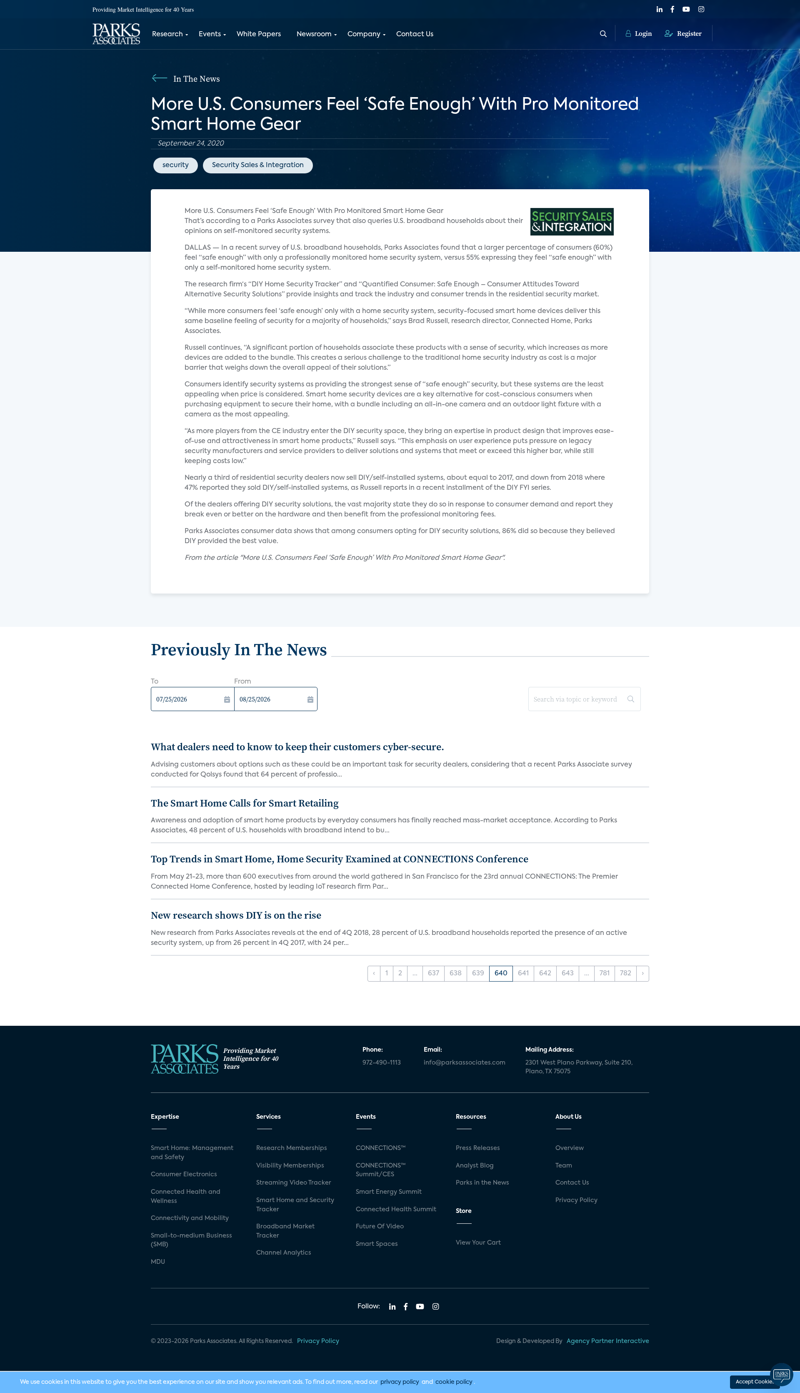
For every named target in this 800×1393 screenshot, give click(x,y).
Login (642, 33)
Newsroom (314, 34)
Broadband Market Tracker (285, 1231)
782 (625, 973)
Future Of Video (380, 1227)
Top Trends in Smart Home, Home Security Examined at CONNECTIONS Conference (339, 859)
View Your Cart (478, 1243)
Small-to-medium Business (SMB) (191, 1240)
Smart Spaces (377, 1244)
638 (456, 973)
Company (364, 34)
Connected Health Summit (396, 1210)
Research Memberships (291, 1148)
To (154, 682)
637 (433, 973)
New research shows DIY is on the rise (236, 915)
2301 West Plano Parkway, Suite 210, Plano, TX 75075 (578, 1067)
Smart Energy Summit (389, 1192)
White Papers (259, 34)
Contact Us (414, 34)
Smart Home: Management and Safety (192, 1152)
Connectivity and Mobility (190, 1218)
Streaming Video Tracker (293, 1183)
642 (545, 973)
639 (478, 973)
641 (523, 973)
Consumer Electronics (184, 1175)
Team (563, 1166)
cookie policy (454, 1382)
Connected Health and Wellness (185, 1196)
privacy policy (399, 1382)
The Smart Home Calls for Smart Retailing (245, 803)
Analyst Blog (475, 1166)
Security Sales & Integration (258, 165)
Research (167, 34)
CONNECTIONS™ (381, 1148)
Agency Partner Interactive (608, 1341)
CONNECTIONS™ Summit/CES (381, 1170)
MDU (158, 1262)
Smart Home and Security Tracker (295, 1205)
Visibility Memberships (290, 1166)
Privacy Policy (576, 1200)
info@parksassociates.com (464, 1063)
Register (688, 33)
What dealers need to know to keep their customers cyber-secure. (297, 747)
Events (210, 34)
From (242, 682)
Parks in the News (482, 1183)
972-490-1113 (381, 1063)
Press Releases (478, 1148)
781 (605, 973)
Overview (569, 1148)
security (175, 165)
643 (568, 973)
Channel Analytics (283, 1253)
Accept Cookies (755, 1382)
